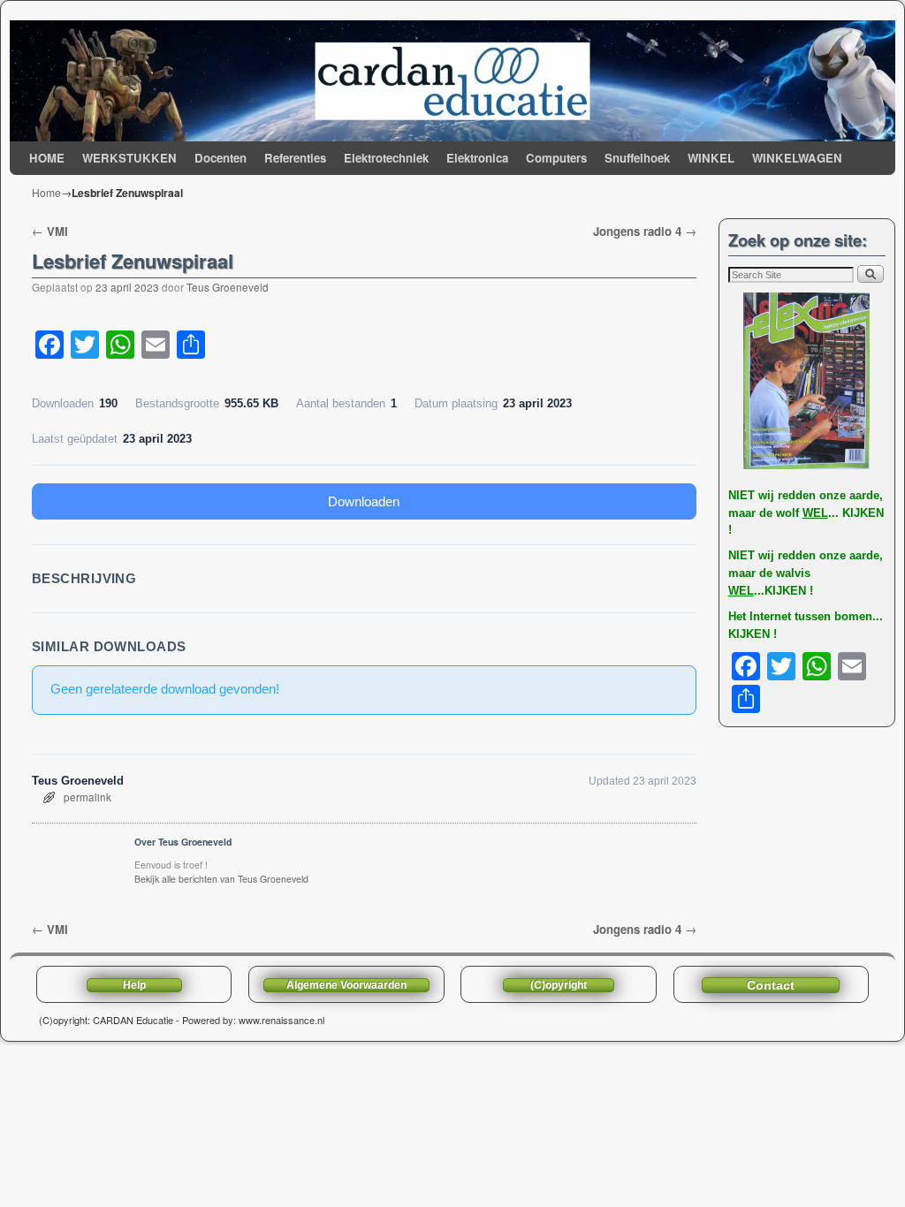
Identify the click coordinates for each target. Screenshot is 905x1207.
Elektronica (477, 157)
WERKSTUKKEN (129, 157)
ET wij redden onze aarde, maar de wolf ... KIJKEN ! (806, 513)
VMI (50, 231)
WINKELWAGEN (797, 157)
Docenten (220, 157)
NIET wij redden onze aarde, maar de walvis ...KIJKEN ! (805, 573)
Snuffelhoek (637, 157)
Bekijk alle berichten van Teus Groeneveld (221, 878)
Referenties (295, 157)
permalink (87, 797)
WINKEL (711, 157)
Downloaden (363, 501)
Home (46, 192)
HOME (47, 157)
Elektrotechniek (386, 157)
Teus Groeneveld (227, 287)
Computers (556, 157)
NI (734, 495)
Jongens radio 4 (644, 231)
